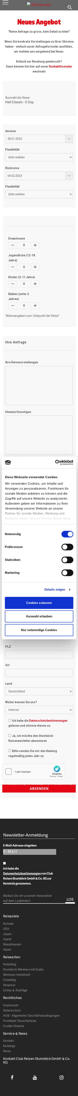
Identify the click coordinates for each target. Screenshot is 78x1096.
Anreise (10, 131)
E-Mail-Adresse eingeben (20, 845)
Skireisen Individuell (16, 975)
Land (8, 683)
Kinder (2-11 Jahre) (21, 277)
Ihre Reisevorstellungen (21, 362)
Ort (7, 665)
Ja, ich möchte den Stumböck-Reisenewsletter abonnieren (31, 738)
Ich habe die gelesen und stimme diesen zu (37, 723)
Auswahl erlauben (39, 616)
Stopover (9, 985)
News (7, 1051)
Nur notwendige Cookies (39, 630)
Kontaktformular (60, 66)
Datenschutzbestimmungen (48, 720)
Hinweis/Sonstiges (18, 412)
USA (6, 929)
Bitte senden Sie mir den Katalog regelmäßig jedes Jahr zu (32, 753)
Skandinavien (12, 944)
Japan (7, 934)
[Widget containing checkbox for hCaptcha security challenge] (33, 771)
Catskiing (9, 980)
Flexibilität (12, 149)
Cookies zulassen (39, 603)
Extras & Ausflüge (15, 990)
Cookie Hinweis (13, 1026)
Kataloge (9, 1046)
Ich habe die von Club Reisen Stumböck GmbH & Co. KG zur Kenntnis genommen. (28, 875)
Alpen (7, 949)
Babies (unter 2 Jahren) (18, 296)
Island (7, 939)
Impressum (11, 1005)
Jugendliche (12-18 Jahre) (21, 258)
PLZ (8, 646)
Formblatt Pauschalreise (19, 1021)
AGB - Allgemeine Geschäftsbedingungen (31, 1015)
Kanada (8, 923)
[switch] (67, 547)
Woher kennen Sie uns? (21, 702)
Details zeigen (55, 589)
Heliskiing (9, 964)
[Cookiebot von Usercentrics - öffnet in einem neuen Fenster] (55, 462)
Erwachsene (16, 238)
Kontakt (8, 1041)
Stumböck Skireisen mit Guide (23, 969)
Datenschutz (12, 1010)
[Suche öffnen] (70, 7)
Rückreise (12, 168)
